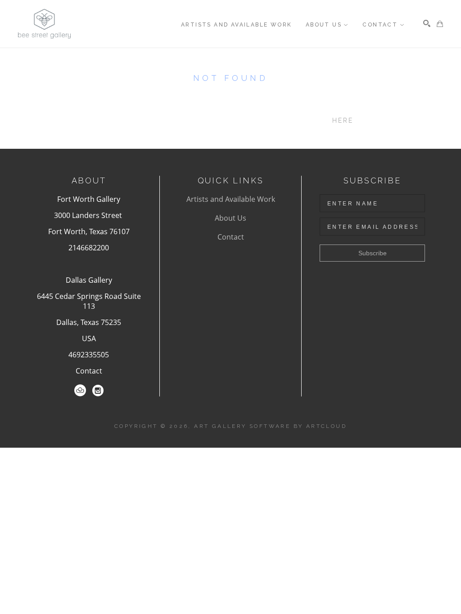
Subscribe (372, 253)
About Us (230, 218)
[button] (327, 25)
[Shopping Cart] (440, 23)
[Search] (426, 23)
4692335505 (88, 355)
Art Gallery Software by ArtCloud (270, 426)
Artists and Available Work (230, 199)
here (343, 120)
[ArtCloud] (80, 390)
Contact (89, 371)
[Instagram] (98, 390)
